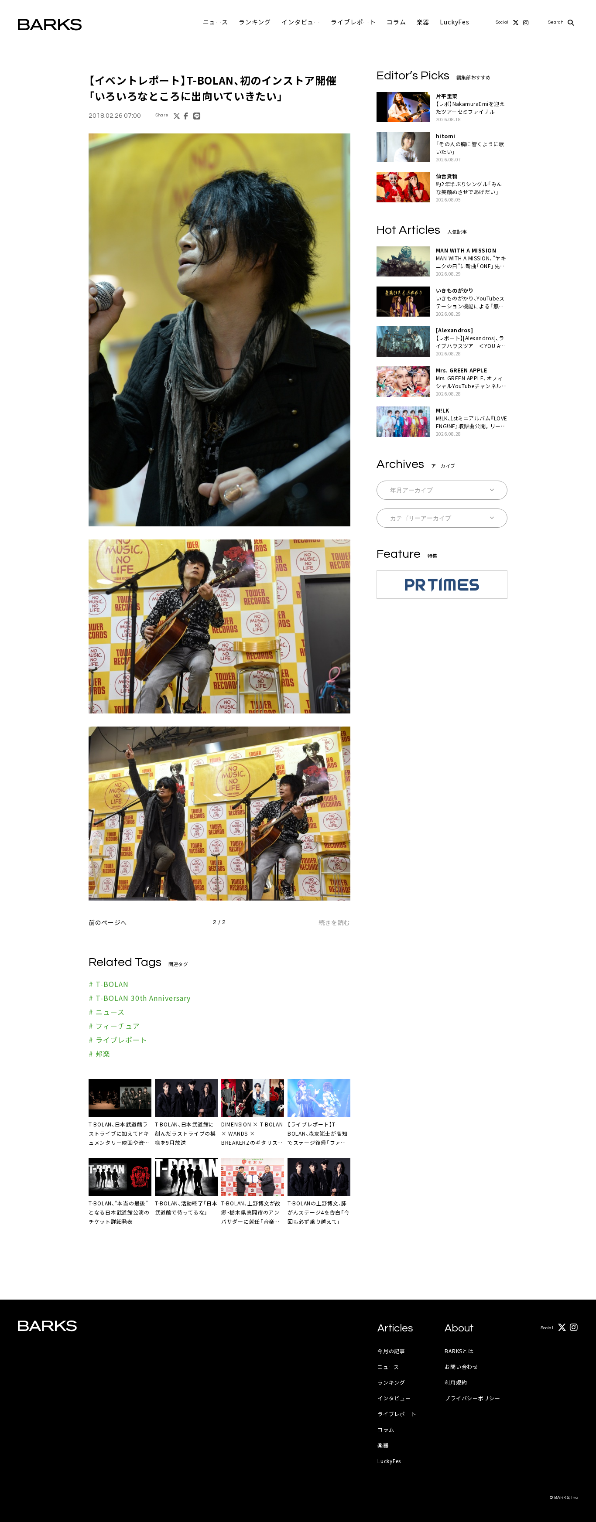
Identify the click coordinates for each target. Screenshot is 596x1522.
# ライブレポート (118, 1039)
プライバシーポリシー (472, 1398)
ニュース (215, 21)
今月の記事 (391, 1351)
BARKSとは (459, 1351)
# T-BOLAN (109, 984)
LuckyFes (454, 21)
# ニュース (107, 1012)
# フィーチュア (114, 1025)
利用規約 (456, 1382)
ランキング (255, 21)
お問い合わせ (461, 1366)
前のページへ (108, 922)
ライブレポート (353, 21)
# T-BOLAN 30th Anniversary (140, 998)
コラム (396, 21)
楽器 (423, 21)
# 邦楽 (99, 1053)
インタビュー (300, 21)
